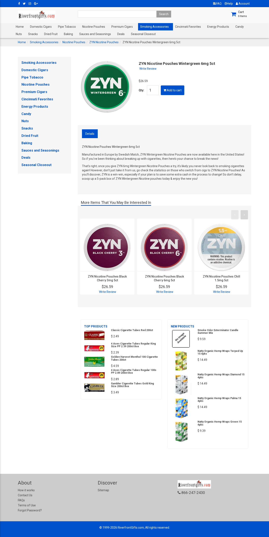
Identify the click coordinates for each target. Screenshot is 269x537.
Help (230, 3)
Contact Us (25, 495)
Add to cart (174, 90)
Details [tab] (89, 133)
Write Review (148, 68)
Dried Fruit (51, 34)
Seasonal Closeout (143, 34)
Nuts (19, 34)
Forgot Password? (30, 510)
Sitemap (103, 490)
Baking (68, 34)
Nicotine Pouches (93, 26)
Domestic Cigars (41, 26)
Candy (239, 26)
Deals (121, 34)
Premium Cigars (122, 26)
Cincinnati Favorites (188, 26)
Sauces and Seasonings (95, 34)
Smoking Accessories (154, 26)
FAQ (219, 3)
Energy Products (218, 26)
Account (244, 3)
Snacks (33, 34)
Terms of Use (27, 505)
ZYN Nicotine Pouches (104, 42)
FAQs (21, 500)
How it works (26, 490)
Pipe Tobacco (67, 26)
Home (20, 26)
